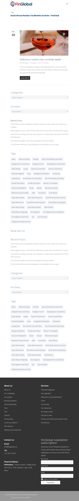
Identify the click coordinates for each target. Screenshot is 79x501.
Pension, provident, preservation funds (54, 419)
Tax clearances (46, 408)
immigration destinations (41, 174)
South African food (17, 202)
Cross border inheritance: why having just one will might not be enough (35, 144)
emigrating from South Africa (56, 164)
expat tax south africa (38, 169)
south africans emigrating (19, 212)
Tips (33, 217)
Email (43, 472)
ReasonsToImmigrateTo (19, 188)
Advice (14, 159)
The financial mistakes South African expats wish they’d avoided (32, 141)
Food (28, 174)
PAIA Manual (8, 426)
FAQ (5, 412)
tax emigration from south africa (53, 212)
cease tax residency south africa (52, 159)
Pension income (46, 415)
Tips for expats (42, 217)
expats (26, 169)
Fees (6, 408)
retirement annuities (51, 188)
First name (44, 459)
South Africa (42, 193)
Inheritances (45, 423)
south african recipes (34, 207)
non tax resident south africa (54, 178)
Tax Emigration (46, 393)
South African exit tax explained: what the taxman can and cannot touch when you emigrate (39, 125)
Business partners (10, 401)
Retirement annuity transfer (20, 193)
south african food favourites (36, 202)
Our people (8, 397)
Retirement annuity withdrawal (51, 397)
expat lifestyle (16, 169)
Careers (7, 415)
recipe (31, 188)
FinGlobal (25, 63)
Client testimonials (10, 404)
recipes (39, 188)
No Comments (43, 63)
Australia (35, 159)
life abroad (56, 174)
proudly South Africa (34, 183)
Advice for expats (24, 159)
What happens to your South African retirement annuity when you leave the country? (39, 131)
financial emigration (18, 174)
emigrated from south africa (20, 164)
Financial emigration (48, 390)
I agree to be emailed (50, 479)
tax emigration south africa (20, 217)
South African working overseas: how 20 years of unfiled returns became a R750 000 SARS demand (39, 135)
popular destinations (18, 183)
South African (53, 193)
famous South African (55, 169)
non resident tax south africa (32, 178)
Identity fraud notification (12, 430)
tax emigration (35, 212)
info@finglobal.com (10, 447)
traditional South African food (21, 222)
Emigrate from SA (38, 164)
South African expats (18, 198)
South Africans (48, 207)
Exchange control (47, 412)
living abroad (16, 178)
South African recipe (18, 207)
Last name (44, 466)
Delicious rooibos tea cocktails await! (40, 59)
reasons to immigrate (50, 183)
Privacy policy (8, 419)
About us (7, 390)
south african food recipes (57, 202)
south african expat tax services (56, 198)
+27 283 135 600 (10, 453)
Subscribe (50, 482)
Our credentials (9, 393)
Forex (43, 401)
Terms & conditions (11, 423)
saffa (33, 193)
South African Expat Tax (35, 198)
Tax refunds (45, 404)
